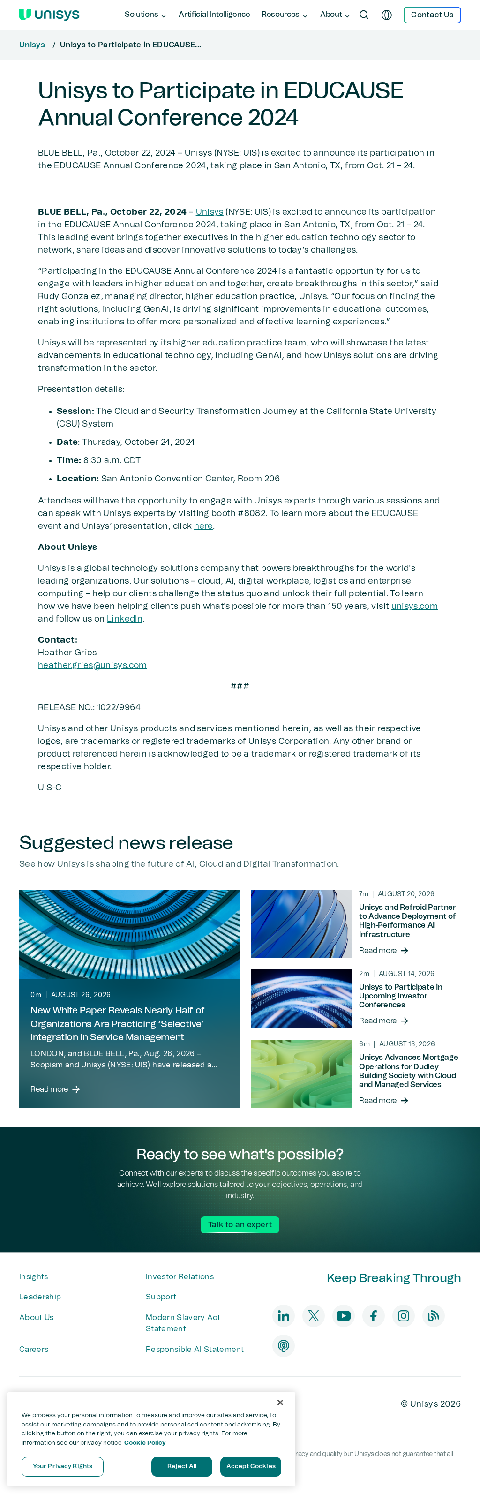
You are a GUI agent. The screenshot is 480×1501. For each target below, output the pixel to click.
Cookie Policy (145, 1443)
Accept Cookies (251, 1466)
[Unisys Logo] (49, 15)
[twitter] (313, 1316)
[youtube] (343, 1316)
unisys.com (414, 606)
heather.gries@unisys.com (92, 665)
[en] (386, 15)
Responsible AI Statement (195, 1349)
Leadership (40, 1297)
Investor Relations (180, 1277)
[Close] (280, 1402)
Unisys (32, 45)
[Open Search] (364, 15)
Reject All (181, 1466)
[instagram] (403, 1316)
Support (161, 1297)
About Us (36, 1317)
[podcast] (283, 1346)
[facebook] (373, 1316)
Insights (33, 1277)
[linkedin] (283, 1316)
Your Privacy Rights (62, 1466)
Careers (33, 1349)
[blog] (433, 1316)
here (203, 526)
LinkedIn (124, 619)
